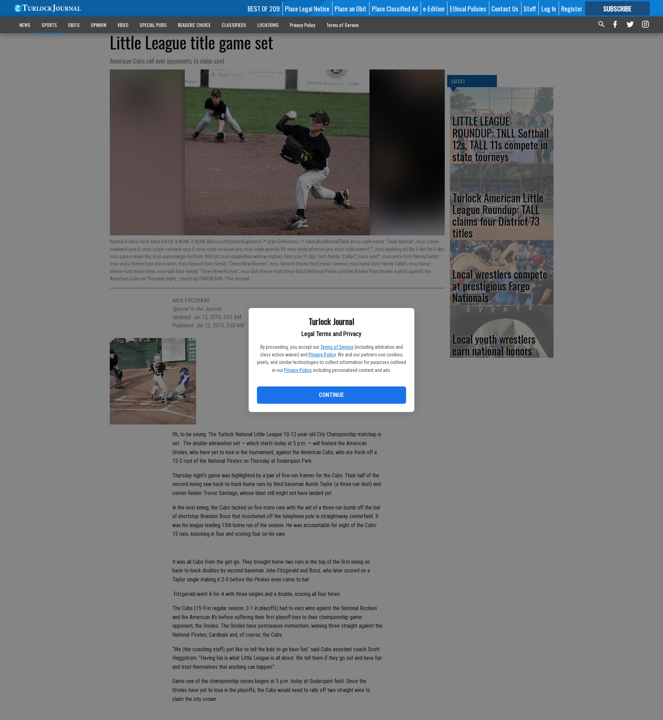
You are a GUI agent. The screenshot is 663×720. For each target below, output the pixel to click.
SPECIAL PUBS (153, 24)
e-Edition (433, 8)
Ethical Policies (468, 8)
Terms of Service (337, 347)
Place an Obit (350, 8)
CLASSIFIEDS (234, 24)
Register (571, 8)
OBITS (74, 24)
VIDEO (122, 24)
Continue (331, 395)
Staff (529, 8)
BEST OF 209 (264, 8)
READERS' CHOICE (194, 24)
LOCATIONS (268, 24)
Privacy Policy (322, 354)
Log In (548, 8)
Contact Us (504, 8)
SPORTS (49, 24)
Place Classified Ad (395, 8)
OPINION (98, 24)
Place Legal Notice (307, 8)
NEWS (24, 24)
